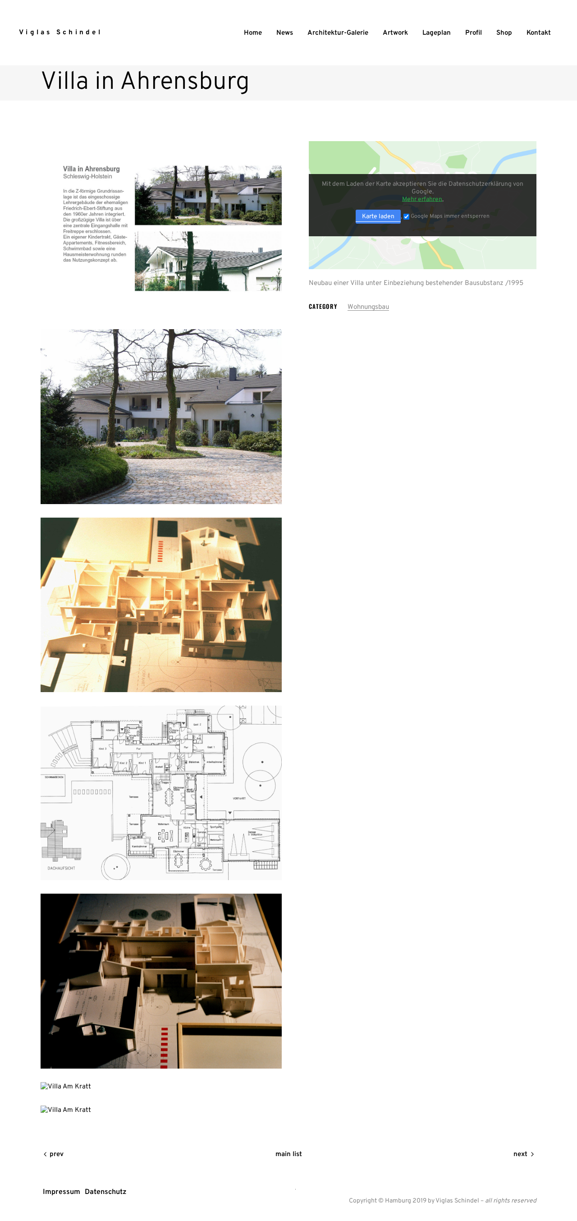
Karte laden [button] (378, 216)
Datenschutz (105, 1192)
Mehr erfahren (422, 199)
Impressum (61, 1192)
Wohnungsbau (368, 307)
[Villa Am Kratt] (161, 228)
